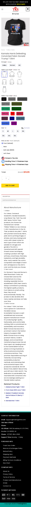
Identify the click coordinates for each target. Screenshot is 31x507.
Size (15, 128)
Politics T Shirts (11, 50)
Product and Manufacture (12, 480)
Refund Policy (7, 451)
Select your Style (10, 70)
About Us (6, 471)
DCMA (5, 483)
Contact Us (7, 486)
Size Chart (6, 463)
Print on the (10, 141)
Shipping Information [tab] (9, 200)
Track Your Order (9, 445)
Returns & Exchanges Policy (12, 448)
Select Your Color (9, 96)
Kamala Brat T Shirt (12, 401)
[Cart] (28, 9)
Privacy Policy (8, 474)
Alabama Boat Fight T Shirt (15, 387)
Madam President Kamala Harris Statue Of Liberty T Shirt (15, 395)
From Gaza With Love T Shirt (16, 390)
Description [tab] (6, 196)
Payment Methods (9, 457)
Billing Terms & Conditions (12, 460)
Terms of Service (9, 477)
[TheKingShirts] (15, 9)
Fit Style (6, 62)
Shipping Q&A (8, 454)
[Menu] (2, 9)
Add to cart (10, 185)
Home (3, 50)
